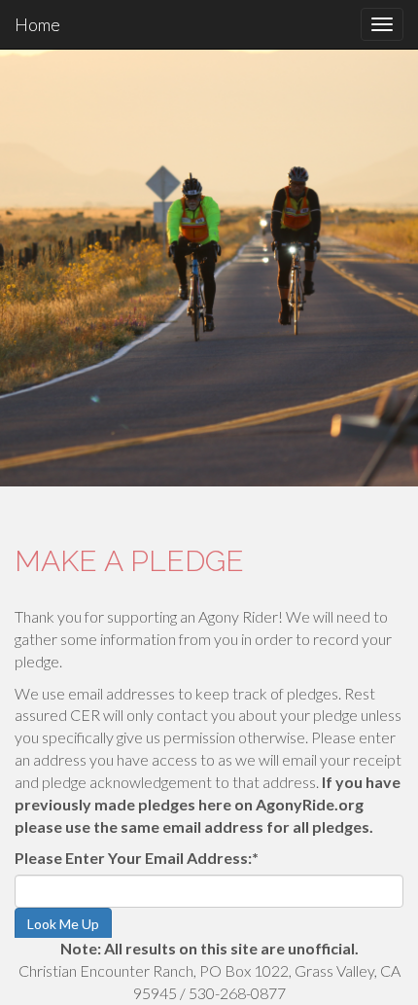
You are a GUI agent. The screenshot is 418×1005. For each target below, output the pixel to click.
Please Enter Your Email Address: (137, 857)
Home (37, 24)
